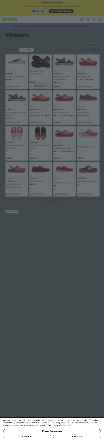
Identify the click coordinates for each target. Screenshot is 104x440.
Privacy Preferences (52, 431)
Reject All (77, 436)
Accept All (27, 436)
